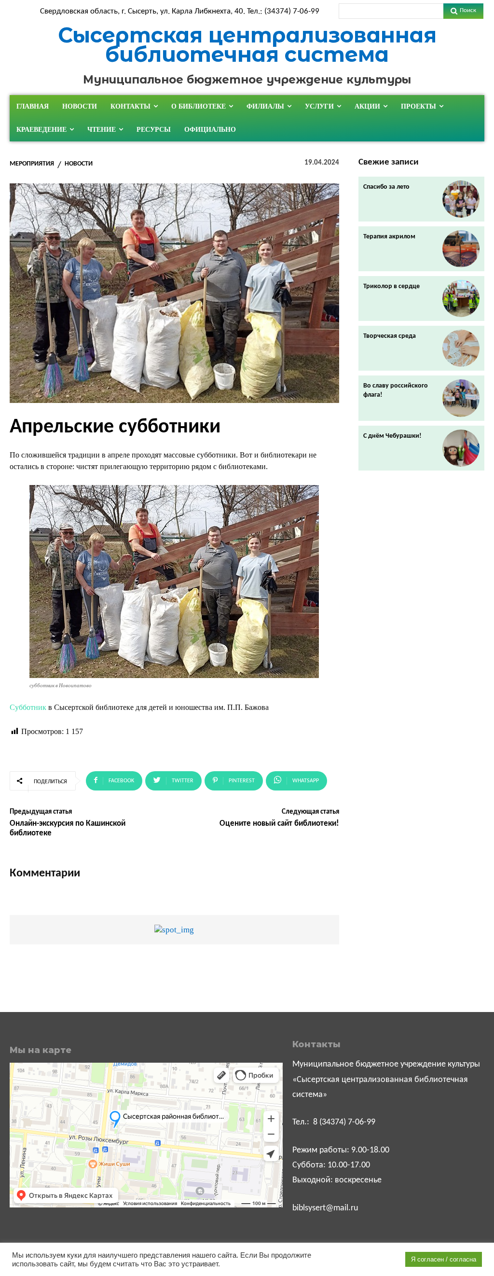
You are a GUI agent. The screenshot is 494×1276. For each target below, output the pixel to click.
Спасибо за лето (386, 187)
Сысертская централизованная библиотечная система (247, 44)
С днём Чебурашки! (392, 436)
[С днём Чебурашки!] (461, 448)
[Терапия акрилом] (461, 248)
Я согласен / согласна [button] (443, 1259)
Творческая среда (389, 336)
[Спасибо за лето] (461, 199)
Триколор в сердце (391, 286)
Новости (79, 164)
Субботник (28, 707)
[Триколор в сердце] (461, 298)
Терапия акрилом (389, 236)
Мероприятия (32, 164)
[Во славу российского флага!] (461, 397)
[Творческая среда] (461, 348)
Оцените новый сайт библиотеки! (279, 823)
